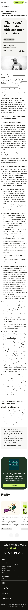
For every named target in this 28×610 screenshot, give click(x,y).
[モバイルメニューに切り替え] (25, 2)
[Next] (17, 535)
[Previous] (11, 535)
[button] (12, 559)
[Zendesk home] (4, 2)
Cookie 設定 (24, 604)
